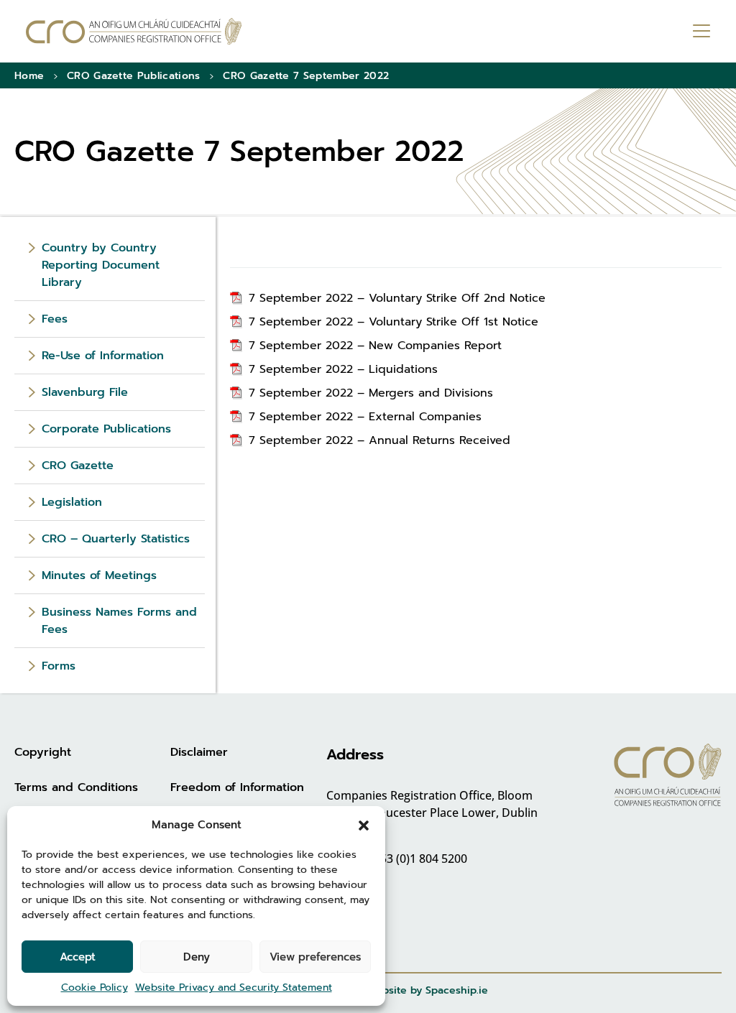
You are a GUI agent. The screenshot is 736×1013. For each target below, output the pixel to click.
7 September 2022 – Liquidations (343, 369)
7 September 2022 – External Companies (365, 416)
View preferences (315, 957)
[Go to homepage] (134, 31)
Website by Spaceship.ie (427, 990)
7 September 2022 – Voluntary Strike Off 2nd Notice (397, 298)
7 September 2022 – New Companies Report (375, 345)
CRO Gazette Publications (134, 75)
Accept (78, 957)
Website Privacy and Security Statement (233, 987)
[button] (363, 825)
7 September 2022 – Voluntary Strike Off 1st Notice (393, 321)
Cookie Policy (94, 987)
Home (29, 75)
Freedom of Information (237, 787)
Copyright (42, 752)
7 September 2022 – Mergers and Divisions (371, 393)
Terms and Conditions (76, 787)
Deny (196, 957)
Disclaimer (199, 752)
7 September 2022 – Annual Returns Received (379, 440)
